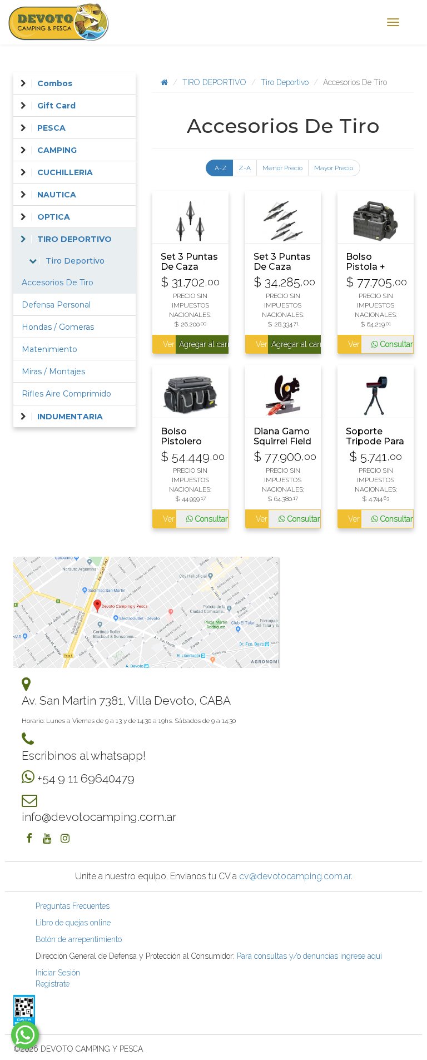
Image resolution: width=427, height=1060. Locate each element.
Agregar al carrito (204, 344)
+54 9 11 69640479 (86, 778)
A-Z (221, 168)
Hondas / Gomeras (58, 327)
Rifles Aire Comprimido (66, 394)
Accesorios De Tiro (57, 283)
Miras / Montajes (53, 371)
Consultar (395, 344)
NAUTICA (56, 195)
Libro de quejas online (73, 922)
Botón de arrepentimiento (79, 939)
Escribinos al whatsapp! (84, 755)
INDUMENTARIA (70, 417)
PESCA (51, 128)
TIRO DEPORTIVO (214, 82)
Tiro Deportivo (285, 82)
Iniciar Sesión (58, 972)
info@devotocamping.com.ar (99, 817)
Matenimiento (49, 349)
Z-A (245, 168)
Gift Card (56, 106)
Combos (54, 83)
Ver (168, 344)
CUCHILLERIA (65, 172)
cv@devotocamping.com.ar (295, 876)
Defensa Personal (56, 305)
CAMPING (57, 150)
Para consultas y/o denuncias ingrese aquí (309, 956)
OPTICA (53, 217)
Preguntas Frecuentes (73, 906)
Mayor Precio (333, 168)
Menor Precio (282, 168)
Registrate (52, 983)
